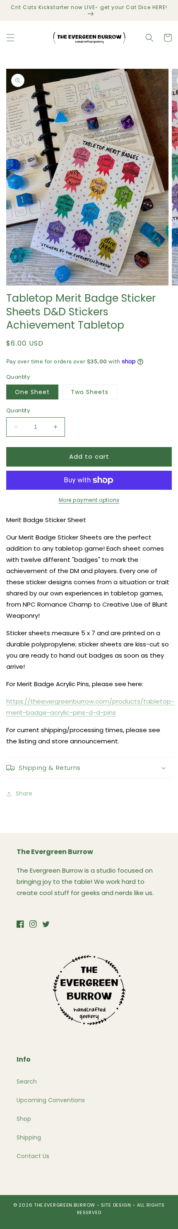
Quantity (18, 410)
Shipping (29, 1137)
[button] (10, 38)
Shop (24, 1119)
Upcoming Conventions (51, 1100)
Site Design (116, 1205)
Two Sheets (89, 392)
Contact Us (33, 1156)
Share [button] (24, 793)
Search (27, 1081)
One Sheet (32, 392)
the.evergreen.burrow (64, 1205)
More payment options (89, 499)
